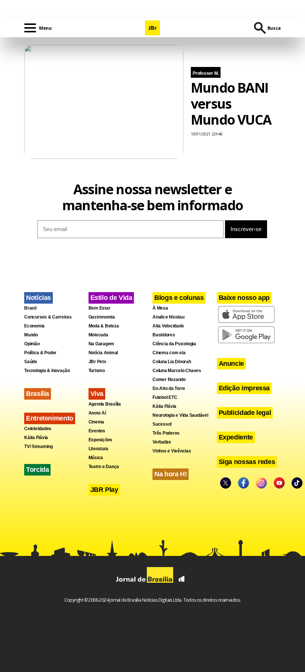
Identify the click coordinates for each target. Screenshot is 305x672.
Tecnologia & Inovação (47, 370)
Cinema (97, 422)
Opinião (31, 343)
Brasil (30, 308)
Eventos (97, 430)
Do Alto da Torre (168, 388)
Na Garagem (102, 343)
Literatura (99, 448)
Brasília (37, 393)
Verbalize (161, 442)
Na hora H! (170, 474)
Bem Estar (99, 308)
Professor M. (206, 73)
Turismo (97, 370)
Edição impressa (244, 388)
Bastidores (163, 334)
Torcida (37, 469)
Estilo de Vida (111, 297)
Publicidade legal (245, 412)
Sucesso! (162, 424)
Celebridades (37, 428)
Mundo (31, 334)
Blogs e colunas (179, 297)
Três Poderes (166, 433)
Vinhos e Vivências (171, 451)
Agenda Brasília (105, 404)
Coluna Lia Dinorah (171, 361)
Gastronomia (102, 317)
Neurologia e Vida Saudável (180, 415)
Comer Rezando (169, 379)
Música (96, 457)
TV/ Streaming (38, 446)
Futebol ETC (164, 397)
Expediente (236, 437)
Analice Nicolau (168, 317)
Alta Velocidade (168, 326)
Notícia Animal (103, 352)
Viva (97, 393)
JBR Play (104, 489)
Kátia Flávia (36, 437)
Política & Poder (40, 352)
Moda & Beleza (104, 326)
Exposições (101, 439)
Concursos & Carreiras (48, 317)
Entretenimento (49, 418)
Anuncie (231, 363)
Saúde (30, 361)
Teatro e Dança (104, 466)
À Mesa (160, 308)
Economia (34, 326)
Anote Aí (97, 413)
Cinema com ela (169, 352)
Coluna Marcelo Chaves (176, 370)
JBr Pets (97, 361)
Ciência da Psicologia (174, 343)
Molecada (98, 334)
